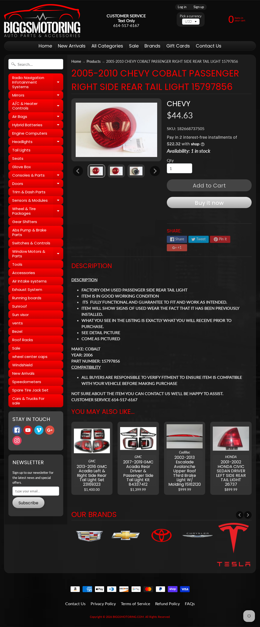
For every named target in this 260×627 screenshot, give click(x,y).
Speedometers (26, 381)
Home (45, 46)
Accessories (23, 272)
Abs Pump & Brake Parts (29, 232)
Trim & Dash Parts (28, 192)
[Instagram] (17, 440)
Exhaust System (27, 289)
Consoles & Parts (37, 176)
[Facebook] (17, 430)
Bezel (17, 331)
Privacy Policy (103, 603)
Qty (170, 160)
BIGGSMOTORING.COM (128, 616)
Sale (134, 46)
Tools (17, 264)
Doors (37, 184)
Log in (182, 7)
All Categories (107, 46)
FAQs (190, 603)
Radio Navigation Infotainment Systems (37, 82)
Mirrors (37, 95)
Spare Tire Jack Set (30, 390)
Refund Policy (167, 603)
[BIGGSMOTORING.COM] (42, 20)
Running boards (26, 298)
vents (17, 323)
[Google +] (49, 430)
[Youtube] (27, 430)
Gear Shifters (24, 221)
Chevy (178, 104)
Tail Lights (21, 150)
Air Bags (37, 117)
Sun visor (20, 314)
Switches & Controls (31, 243)
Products (94, 61)
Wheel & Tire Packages (37, 211)
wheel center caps (29, 356)
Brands (152, 46)
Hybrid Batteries (37, 125)
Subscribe (28, 503)
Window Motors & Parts (37, 254)
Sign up (198, 7)
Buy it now (209, 203)
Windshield (22, 365)
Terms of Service (135, 603)
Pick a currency (191, 16)
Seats (17, 158)
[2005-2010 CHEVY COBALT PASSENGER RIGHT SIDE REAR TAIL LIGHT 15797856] (96, 170)
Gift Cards (178, 46)
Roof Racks (22, 339)
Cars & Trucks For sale (28, 401)
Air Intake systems (29, 281)
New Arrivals (72, 46)
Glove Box (21, 166)
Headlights (37, 142)
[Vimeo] (38, 430)
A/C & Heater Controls (37, 106)
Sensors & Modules (37, 201)
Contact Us (208, 46)
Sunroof (19, 306)
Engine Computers (29, 133)
